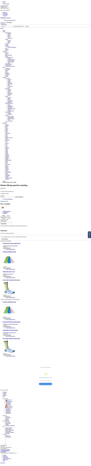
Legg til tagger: (3, 221)
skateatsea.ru (8, 411)
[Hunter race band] (4, 201)
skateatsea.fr (10, 407)
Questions (5, 213)
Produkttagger (5, 212)
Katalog (2, 23)
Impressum (7, 433)
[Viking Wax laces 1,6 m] (8, 274)
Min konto (5, 12)
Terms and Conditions (9, 432)
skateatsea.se (8, 412)
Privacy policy (8, 428)
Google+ (4, 393)
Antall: (1, 196)
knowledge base (6, 3)
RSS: (4, 460)
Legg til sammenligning (8, 199)
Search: (2, 26)
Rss (3, 396)
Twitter (4, 394)
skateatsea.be (8, 402)
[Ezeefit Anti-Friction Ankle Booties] (10, 245)
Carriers (7, 418)
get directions (3, 451)
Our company (8, 417)
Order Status (7, 423)
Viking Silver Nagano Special (10, 330)
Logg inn (5, 15)
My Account (7, 422)
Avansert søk (5, 457)
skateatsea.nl (10, 401)
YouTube (5, 395)
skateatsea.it (8, 408)
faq (3, 2)
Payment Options (8, 427)
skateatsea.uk (8, 413)
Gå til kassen (5, 14)
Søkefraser (5, 456)
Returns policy (8, 431)
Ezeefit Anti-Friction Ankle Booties (11, 243)
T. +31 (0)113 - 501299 (5, 449)
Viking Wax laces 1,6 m (9, 271)
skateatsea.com (9, 399)
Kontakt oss (5, 459)
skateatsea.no (8, 409)
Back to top (2, 462)
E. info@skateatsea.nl (4, 450)
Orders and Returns (7, 458)
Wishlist (7, 424)
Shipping (7, 419)
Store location (8, 436)
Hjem (4, 181)
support (4, 1)
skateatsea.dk (8, 404)
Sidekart (4, 455)
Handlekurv (5, 13)
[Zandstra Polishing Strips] (9, 265)
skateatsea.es (10, 406)
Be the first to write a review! (45, 384)
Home (4, 30)
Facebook (5, 392)
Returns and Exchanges (10, 425)
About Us (7, 416)
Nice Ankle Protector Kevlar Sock (11, 280)
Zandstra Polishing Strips (9, 251)
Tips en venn (3, 188)
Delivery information (9, 430)
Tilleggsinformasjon (7, 211)
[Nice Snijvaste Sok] (9, 293)
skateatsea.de (8, 403)
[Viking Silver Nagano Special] (9, 332)
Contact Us (7, 435)
